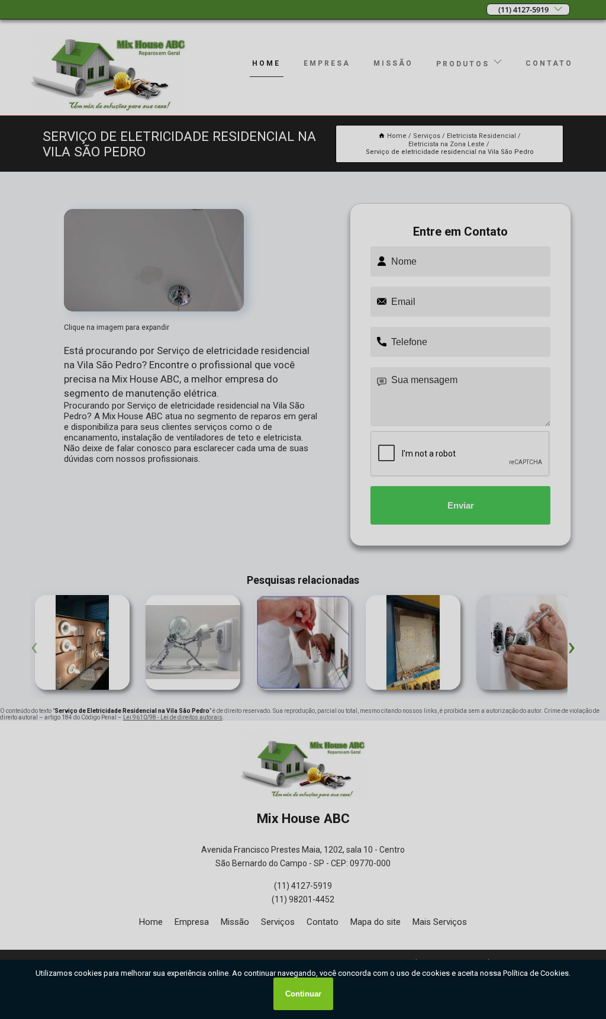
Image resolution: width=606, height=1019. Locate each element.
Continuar (303, 993)
